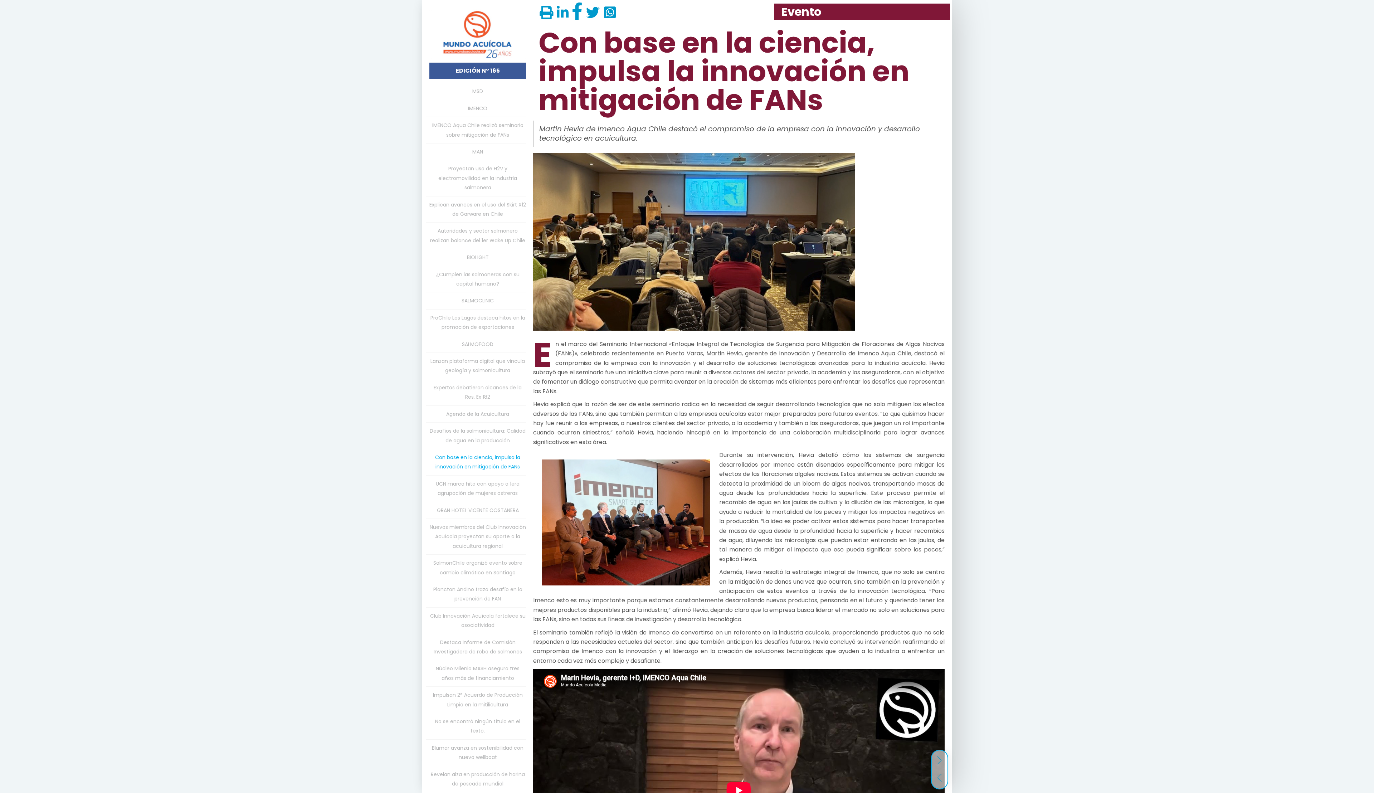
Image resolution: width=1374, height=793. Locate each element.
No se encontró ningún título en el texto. (477, 726)
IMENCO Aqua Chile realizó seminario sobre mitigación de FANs (477, 130)
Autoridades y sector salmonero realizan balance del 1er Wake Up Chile (477, 235)
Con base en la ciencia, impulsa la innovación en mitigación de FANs (477, 462)
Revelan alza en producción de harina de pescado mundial (478, 779)
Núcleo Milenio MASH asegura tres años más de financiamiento (478, 673)
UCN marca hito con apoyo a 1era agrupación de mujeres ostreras (478, 488)
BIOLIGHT (478, 257)
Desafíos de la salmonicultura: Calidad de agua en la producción (478, 435)
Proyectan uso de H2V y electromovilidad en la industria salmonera (477, 178)
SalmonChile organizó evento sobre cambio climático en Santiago (477, 567)
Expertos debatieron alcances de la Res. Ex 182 (478, 392)
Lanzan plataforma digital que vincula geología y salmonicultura (477, 365)
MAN (477, 151)
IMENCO (477, 108)
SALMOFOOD (477, 344)
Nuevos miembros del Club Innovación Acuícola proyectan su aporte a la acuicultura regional (478, 537)
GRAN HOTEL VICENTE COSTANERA (478, 510)
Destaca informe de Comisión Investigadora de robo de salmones (478, 647)
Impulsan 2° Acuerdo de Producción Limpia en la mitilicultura (478, 699)
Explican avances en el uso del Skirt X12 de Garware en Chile (477, 209)
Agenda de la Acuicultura (477, 414)
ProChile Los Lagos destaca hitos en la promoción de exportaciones (477, 322)
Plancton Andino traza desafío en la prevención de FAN (477, 594)
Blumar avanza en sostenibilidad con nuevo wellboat (477, 752)
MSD (477, 91)
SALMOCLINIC (478, 300)
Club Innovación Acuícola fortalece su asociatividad (478, 620)
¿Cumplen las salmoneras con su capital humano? (478, 279)
